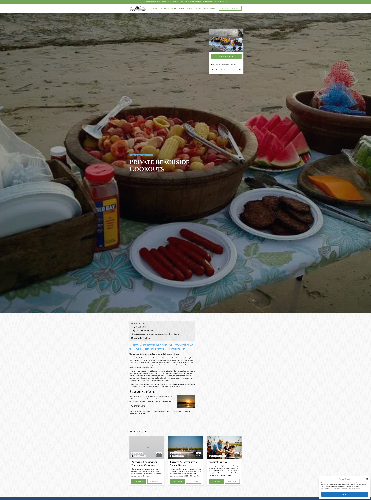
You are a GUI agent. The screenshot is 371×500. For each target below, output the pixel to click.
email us (174, 411)
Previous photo (234, 48)
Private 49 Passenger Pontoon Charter (144, 464)
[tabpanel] (226, 40)
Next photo (240, 48)
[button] (367, 479)
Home (155, 8)
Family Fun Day (218, 462)
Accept (344, 494)
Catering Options (145, 411)
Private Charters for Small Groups (183, 464)
